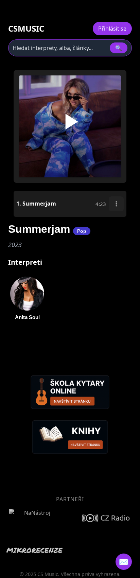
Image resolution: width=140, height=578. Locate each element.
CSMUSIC (26, 28)
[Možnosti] (116, 203)
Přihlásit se (112, 28)
